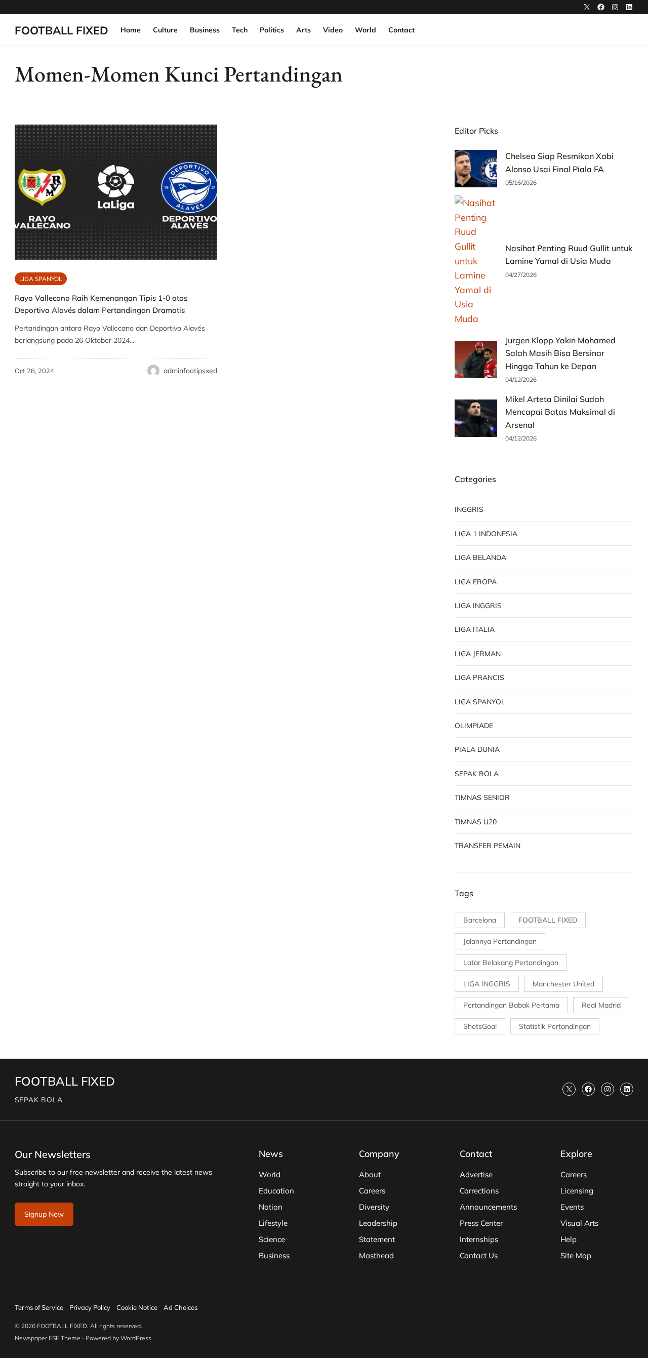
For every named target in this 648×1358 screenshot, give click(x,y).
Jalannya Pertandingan (500, 941)
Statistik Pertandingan (555, 1026)
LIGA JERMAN (478, 653)
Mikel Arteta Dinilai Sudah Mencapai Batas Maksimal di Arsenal (560, 412)
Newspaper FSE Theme (47, 1338)
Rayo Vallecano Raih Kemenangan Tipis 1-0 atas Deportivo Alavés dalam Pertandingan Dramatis (101, 304)
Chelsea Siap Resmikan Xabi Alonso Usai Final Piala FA (559, 162)
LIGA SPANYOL (40, 279)
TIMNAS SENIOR (482, 797)
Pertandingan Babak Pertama (511, 1005)
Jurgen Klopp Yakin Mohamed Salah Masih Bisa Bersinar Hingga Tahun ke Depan (560, 353)
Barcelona (479, 920)
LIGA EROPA (476, 581)
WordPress (135, 1338)
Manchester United (563, 983)
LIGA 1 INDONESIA (486, 533)
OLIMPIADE (474, 725)
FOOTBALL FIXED (61, 30)
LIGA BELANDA (480, 557)
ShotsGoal (480, 1026)
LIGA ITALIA (475, 629)
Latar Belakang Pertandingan (510, 962)
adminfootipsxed (190, 370)
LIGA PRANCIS (479, 677)
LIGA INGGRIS (478, 605)
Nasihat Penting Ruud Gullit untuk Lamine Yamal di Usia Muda (568, 254)
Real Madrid (601, 1005)
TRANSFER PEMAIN (487, 845)
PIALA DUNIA (477, 749)
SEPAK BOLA (477, 773)
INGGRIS (469, 509)
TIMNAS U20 (476, 821)
